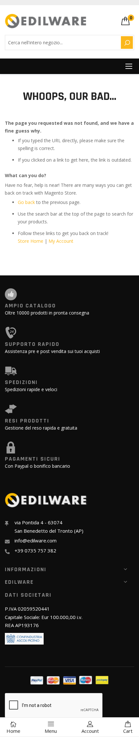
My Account (60, 241)
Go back (26, 202)
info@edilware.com (36, 540)
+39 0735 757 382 (35, 550)
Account (90, 731)
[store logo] (46, 21)
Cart (128, 731)
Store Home (30, 241)
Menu (51, 731)
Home (13, 731)
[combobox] (62, 42)
